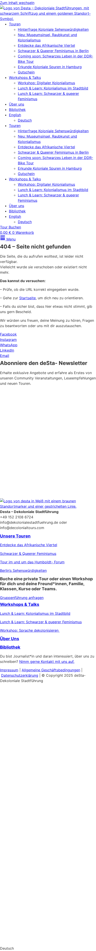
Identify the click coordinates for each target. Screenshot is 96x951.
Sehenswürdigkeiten (37, 857)
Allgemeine (31, 670)
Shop (7, 920)
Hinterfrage (9, 857)
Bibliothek (17, 109)
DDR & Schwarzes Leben (21, 740)
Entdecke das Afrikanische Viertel (46, 45)
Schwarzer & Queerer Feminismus (28, 553)
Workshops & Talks (25, 77)
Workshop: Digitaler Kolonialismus (46, 83)
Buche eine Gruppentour (32, 900)
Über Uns (9, 638)
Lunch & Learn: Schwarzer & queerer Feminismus (41, 622)
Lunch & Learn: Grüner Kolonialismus (30, 783)
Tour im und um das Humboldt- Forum (32, 562)
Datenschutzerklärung (55, 468)
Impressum (9, 670)
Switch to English (14, 939)
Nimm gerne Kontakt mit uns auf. (46, 661)
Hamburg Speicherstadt (20, 882)
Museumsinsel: (12, 723)
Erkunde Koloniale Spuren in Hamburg (50, 67)
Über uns (16, 104)
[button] (48, 948)
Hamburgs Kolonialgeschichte (25, 749)
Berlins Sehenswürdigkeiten (23, 732)
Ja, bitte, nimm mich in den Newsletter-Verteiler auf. (46, 444)
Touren (15, 24)
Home (6, 688)
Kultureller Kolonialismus (46, 723)
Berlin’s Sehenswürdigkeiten (23, 570)
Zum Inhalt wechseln (17, 2)
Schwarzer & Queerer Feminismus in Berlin (53, 51)
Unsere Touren (15, 536)
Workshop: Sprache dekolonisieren (30, 630)
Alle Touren (15, 830)
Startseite (27, 298)
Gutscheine (9, 758)
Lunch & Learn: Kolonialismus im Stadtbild (53, 88)
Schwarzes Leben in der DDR (24, 874)
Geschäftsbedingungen (60, 670)
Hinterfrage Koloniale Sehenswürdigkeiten (53, 29)
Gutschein (26, 72)
